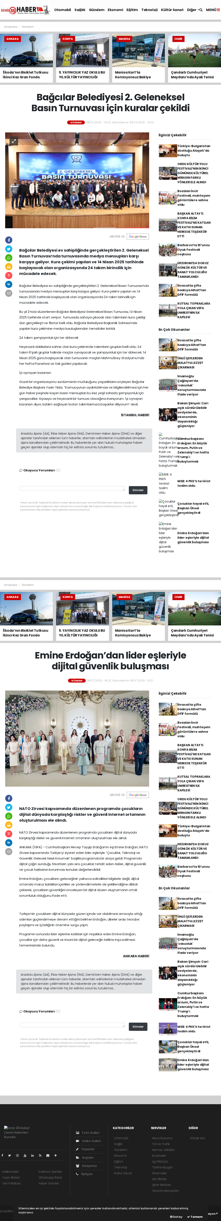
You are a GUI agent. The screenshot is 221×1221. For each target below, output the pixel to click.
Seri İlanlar (159, 1179)
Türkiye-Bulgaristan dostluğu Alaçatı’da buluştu (193, 150)
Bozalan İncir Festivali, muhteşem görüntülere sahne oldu (193, 198)
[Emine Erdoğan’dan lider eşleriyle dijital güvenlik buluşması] (77, 738)
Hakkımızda (10, 1172)
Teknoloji (149, 9)
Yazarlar (87, 1149)
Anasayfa (11, 27)
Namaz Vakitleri (163, 1150)
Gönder (138, 490)
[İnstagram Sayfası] (19, 1155)
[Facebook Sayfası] (4, 1155)
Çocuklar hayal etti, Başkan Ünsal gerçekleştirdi (193, 508)
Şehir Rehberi (161, 1185)
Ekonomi (115, 9)
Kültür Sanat (172, 9)
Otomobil (62, 9)
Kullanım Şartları (50, 1172)
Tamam (196, 1217)
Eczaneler (159, 1156)
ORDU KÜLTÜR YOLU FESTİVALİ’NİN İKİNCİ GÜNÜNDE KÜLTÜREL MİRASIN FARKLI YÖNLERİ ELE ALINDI (192, 173)
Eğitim (132, 9)
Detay (177, 1217)
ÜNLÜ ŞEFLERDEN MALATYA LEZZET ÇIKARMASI (190, 363)
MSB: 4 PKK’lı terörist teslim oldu (193, 483)
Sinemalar (159, 1173)
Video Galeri (91, 1141)
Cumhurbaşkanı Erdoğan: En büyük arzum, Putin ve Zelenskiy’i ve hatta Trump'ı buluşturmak (193, 450)
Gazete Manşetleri (165, 1191)
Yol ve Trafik (161, 1144)
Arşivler (87, 1157)
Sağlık (79, 9)
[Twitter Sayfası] (11, 1155)
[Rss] (42, 1155)
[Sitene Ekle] (57, 1155)
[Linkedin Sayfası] (34, 1155)
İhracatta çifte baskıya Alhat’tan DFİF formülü (191, 290)
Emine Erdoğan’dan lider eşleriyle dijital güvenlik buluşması (193, 537)
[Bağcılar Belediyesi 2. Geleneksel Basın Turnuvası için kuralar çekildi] (77, 180)
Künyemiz (89, 1166)
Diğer (192, 9)
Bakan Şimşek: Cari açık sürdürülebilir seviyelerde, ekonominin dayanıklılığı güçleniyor (192, 414)
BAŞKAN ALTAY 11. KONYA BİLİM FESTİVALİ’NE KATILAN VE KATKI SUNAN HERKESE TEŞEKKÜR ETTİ (194, 224)
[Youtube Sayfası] (27, 1155)
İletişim (86, 1174)
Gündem (96, 9)
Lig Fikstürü (160, 1161)
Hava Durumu (162, 1138)
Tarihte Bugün (162, 1167)
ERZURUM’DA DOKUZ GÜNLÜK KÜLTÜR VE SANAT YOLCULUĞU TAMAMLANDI (193, 270)
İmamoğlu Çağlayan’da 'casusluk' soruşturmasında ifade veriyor (191, 385)
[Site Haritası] (49, 1155)
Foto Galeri (90, 1133)
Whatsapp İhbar (50, 1177)
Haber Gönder (49, 1183)
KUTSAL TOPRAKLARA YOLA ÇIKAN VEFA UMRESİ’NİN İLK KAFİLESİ (193, 310)
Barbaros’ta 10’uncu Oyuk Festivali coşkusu (193, 249)
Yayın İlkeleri (11, 1177)
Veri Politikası (11, 1183)
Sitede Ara (197, 1138)
